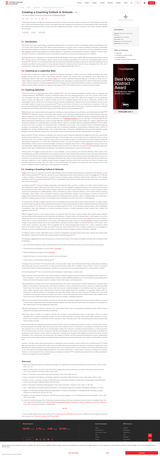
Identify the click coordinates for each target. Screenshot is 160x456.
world (55, 78)
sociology (58, 248)
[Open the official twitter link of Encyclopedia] (40, 439)
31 (98, 122)
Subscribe (28, 439)
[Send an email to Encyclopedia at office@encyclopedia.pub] (36, 439)
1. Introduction (118, 53)
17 (62, 93)
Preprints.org (126, 432)
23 (76, 97)
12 (49, 80)
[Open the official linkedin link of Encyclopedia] (44, 439)
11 (47, 80)
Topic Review (36, 7)
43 (65, 328)
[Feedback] (150, 440)
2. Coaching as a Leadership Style (123, 55)
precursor (89, 220)
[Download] (39, 18)
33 (39, 174)
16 (61, 93)
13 (50, 80)
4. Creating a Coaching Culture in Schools (125, 59)
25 (38, 105)
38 (106, 193)
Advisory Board (99, 430)
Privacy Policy (54, 416)
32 (33, 134)
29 (60, 116)
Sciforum (125, 428)
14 (63, 84)
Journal (102, 3)
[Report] (46, 18)
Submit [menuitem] (151, 3)
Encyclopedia (126, 439)
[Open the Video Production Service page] (150, 435)
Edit (76, 12)
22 (43, 95)
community (51, 252)
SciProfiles (126, 437)
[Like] (27, 18)
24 (57, 103)
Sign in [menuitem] (138, 3)
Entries (79, 3)
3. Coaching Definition (120, 57)
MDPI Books (126, 430)
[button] (35, 18)
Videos (87, 3)
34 (100, 174)
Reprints (110, 3)
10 (75, 65)
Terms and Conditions (40, 416)
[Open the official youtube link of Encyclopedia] (48, 439)
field (42, 202)
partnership (89, 143)
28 (29, 114)
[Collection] (23, 18)
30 (29, 118)
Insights (118, 3)
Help (96, 434)
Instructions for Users (100, 432)
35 (52, 178)
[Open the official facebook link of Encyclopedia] (52, 439)
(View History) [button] (128, 41)
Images (94, 3)
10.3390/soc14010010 (58, 15)
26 (26, 114)
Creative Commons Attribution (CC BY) (66, 414)
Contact (97, 437)
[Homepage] (7, 3)
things (94, 175)
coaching (27, 51)
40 (36, 210)
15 (64, 84)
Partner (97, 439)
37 (71, 189)
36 (34, 184)
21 (41, 95)
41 (74, 234)
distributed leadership (70, 118)
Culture (24, 173)
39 (35, 205)
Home (22, 7)
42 (36, 271)
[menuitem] (144, 2)
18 (36, 95)
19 (38, 95)
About (125, 3)
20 (39, 95)
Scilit (124, 434)
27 (27, 114)
